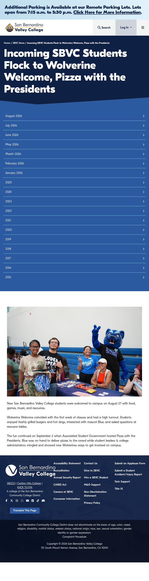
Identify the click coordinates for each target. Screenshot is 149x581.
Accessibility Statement (67, 463)
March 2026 (13, 154)
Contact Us (90, 463)
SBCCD (11, 483)
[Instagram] (17, 500)
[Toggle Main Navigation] (143, 28)
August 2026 (13, 116)
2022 (8, 211)
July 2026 (11, 125)
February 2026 (14, 163)
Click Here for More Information (107, 12)
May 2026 (11, 144)
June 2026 (11, 135)
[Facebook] (6, 500)
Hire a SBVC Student (96, 477)
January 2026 (14, 173)
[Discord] (43, 500)
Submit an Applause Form (130, 463)
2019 (8, 239)
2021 (8, 220)
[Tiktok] (38, 500)
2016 (8, 267)
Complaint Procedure (74, 536)
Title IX (119, 488)
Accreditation (61, 470)
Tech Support (122, 481)
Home (7, 43)
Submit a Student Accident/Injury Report (128, 472)
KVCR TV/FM (24, 487)
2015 (8, 277)
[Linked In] (32, 500)
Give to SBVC (92, 470)
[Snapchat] (22, 500)
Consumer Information (67, 498)
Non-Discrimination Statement (95, 494)
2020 (8, 230)
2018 (8, 249)
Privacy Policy (92, 503)
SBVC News (18, 43)
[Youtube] (27, 500)
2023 (8, 201)
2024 (8, 192)
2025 (8, 182)
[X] (11, 500)
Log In (124, 27)
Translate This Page (24, 510)
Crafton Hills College (29, 483)
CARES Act (60, 484)
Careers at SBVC (63, 491)
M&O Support (92, 484)
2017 (8, 258)
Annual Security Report (67, 477)
